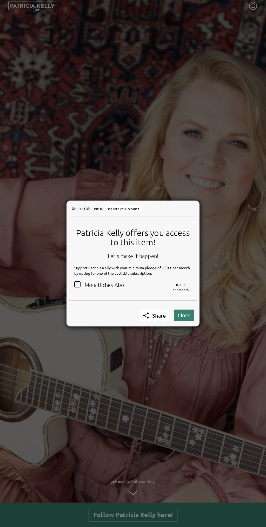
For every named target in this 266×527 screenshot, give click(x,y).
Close (184, 315)
